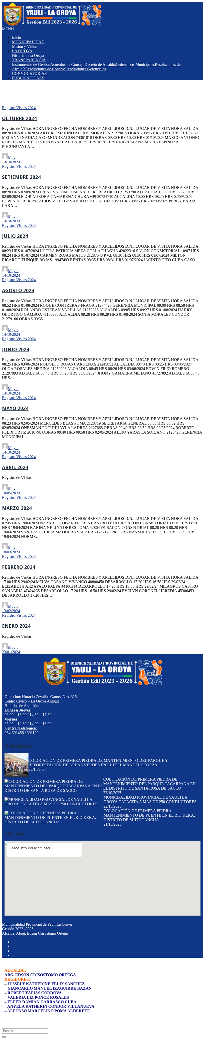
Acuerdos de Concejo (67, 64)
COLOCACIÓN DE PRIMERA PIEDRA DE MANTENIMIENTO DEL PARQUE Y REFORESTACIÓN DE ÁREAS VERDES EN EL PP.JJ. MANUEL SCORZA (98, 762)
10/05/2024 (11, 493)
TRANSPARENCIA (29, 60)
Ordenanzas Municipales (135, 64)
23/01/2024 (11, 652)
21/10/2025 (113, 824)
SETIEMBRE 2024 (21, 177)
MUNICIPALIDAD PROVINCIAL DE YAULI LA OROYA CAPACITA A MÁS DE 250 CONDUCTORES (150, 799)
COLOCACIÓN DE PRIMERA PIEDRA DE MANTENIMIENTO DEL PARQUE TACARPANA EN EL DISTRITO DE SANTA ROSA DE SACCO (149, 783)
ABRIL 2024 (15, 467)
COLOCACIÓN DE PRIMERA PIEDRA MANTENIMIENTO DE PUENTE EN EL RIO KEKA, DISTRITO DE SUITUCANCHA (149, 815)
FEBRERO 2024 (18, 567)
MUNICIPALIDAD (28, 42)
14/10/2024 (11, 162)
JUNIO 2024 (15, 349)
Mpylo (13, 157)
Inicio (16, 37)
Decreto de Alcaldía (100, 64)
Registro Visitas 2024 (19, 108)
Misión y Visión (24, 46)
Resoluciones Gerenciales (85, 69)
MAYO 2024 (15, 408)
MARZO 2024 (17, 508)
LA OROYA (22, 51)
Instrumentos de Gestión (31, 64)
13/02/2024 (11, 611)
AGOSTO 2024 (18, 290)
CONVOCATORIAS (29, 73)
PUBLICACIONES (28, 78)
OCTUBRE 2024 (19, 118)
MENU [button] (8, 29)
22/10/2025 (37, 769)
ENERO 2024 (16, 626)
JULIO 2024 (15, 236)
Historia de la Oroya (28, 55)
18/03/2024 (11, 552)
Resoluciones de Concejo (45, 69)
